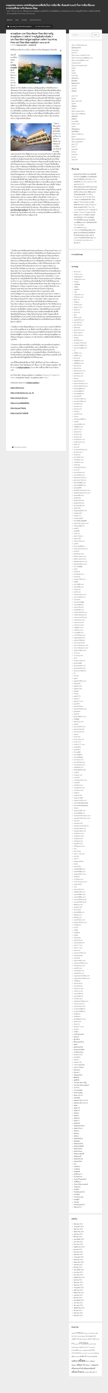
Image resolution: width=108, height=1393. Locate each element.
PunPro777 (77, 742)
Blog (17, 20)
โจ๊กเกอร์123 (78, 1207)
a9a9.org (77, 310)
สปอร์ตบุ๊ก (77, 1098)
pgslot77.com (78, 701)
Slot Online (77, 851)
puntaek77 (77, 749)
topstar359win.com (80, 922)
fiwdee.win (77, 455)
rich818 (76, 772)
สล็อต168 (77, 1108)
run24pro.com (78, 790)
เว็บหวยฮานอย (78, 1197)
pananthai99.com (80, 666)
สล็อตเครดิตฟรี (79, 1146)
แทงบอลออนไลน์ (79, 1204)
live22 (76, 569)
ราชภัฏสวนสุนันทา (14, 67)
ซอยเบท (76, 1037)
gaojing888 (77, 488)
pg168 (74, 98)
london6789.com (79, 579)
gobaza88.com (79, 495)
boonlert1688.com (80, 399)
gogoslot (75, 159)
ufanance (77, 950)
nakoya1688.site (79, 640)
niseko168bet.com (80, 650)
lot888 (76, 582)
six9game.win (78, 838)
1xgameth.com (79, 294)
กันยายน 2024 (78, 1282)
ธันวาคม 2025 (78, 1244)
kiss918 (76, 551)
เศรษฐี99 (77, 1199)
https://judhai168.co (78, 111)
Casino (76, 416)
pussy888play (78, 757)
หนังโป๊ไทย (75, 131)
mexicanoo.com (79, 620)
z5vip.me (77, 1024)
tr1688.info (77, 925)
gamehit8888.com (80, 483)
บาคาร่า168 (75, 124)
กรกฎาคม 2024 (79, 1287)
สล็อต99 (74, 119)
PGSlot (76, 693)
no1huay (77, 653)
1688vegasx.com (79, 279)
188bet (76, 287)
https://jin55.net (77, 101)
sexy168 (76, 821)
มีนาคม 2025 (78, 1267)
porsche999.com (79, 727)
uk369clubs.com (79, 965)
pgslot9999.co (78, 706)
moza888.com (79, 632)
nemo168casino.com (81, 645)
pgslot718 (77, 696)
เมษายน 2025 (78, 1264)
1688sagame (78, 277)
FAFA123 (77, 444)
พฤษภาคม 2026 (79, 1231)
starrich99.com (79, 889)
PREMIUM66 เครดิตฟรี (77, 1347)
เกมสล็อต (77, 1169)
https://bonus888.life (78, 114)
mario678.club (78, 607)
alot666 (76, 338)
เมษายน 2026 (78, 1234)
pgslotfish (77, 711)
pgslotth (76, 714)
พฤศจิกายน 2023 (79, 1308)
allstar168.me (78, 333)
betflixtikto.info (78, 373)
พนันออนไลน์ (78, 1075)
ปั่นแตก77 (77, 1072)
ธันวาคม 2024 (78, 1275)
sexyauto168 (78, 823)
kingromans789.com (81, 549)
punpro (76, 734)
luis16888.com (79, 584)
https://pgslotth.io (77, 142)
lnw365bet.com (79, 574)
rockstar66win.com (80, 780)
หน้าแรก (9, 20)
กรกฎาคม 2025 (79, 1257)
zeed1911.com (79, 1026)
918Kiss (76, 302)
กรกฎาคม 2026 (79, 1226)
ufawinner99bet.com (81, 963)
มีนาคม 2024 (78, 1298)
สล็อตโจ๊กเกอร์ (78, 1159)
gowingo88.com (79, 505)
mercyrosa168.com (80, 617)
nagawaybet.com (79, 638)
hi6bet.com (77, 516)
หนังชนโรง (75, 78)
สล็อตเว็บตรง (78, 1149)
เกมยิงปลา (77, 1166)
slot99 (74, 103)
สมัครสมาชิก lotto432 (81, 1100)
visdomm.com (79, 988)
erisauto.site (78, 434)
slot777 (74, 147)
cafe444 (76, 411)
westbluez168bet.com (81, 1001)
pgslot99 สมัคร (92, 1344)
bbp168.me (77, 366)
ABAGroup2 (78, 317)
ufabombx (77, 938)
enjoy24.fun (78, 432)
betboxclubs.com (79, 371)
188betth (77, 289)
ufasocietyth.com (80, 960)
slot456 (74, 88)
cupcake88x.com (79, 424)
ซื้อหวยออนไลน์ (79, 1042)
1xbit (75, 292)
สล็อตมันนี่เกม (78, 1138)
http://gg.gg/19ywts (18, 408)
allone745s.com (79, 330)
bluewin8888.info (79, 388)
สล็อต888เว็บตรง (79, 1126)
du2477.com (78, 429)
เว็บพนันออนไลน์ (79, 1192)
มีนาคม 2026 (78, 1237)
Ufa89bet (77, 932)
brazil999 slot (78, 404)
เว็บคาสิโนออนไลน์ (80, 1179)
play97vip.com (79, 721)
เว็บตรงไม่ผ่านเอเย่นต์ (81, 1184)
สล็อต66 (74, 91)
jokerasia (75, 154)
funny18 (76, 470)
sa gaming (75, 50)
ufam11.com (78, 945)
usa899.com (78, 968)
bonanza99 (77, 396)
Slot (75, 849)
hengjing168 (78, 513)
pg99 (73, 70)
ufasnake (77, 958)
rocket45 (77, 777)
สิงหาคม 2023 (78, 1315)
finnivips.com (78, 452)
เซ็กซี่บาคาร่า (78, 1174)
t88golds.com (78, 904)
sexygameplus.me (80, 828)
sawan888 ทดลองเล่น (81, 803)
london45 (77, 577)
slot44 (74, 109)
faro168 (76, 447)
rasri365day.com (79, 762)
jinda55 (76, 528)
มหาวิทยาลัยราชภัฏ (80, 1082)
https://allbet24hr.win (78, 139)
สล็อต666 (77, 1118)
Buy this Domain (35, 20)
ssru (75, 887)
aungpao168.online (80, 343)
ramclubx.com (79, 760)
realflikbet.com (79, 767)
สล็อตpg (76, 1133)
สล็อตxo (76, 1136)
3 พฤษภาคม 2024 (21, 45)
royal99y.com (78, 785)
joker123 (74, 53)
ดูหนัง (75, 1044)
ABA (75, 315)
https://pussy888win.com (80, 60)
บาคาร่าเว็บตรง (79, 1067)
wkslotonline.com (80, 1006)
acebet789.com (79, 320)
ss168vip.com (78, 879)
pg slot (74, 157)
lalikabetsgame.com (80, 561)
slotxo (74, 126)
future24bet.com (79, 472)
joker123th (77, 538)
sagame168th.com (80, 800)
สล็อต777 (77, 1121)
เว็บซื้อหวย (77, 1182)
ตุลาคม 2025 (78, 1249)
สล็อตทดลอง (76, 129)
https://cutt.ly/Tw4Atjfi (19, 413)
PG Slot (76, 676)
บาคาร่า (76, 1060)
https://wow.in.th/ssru (19, 398)
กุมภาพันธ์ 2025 (79, 1270)
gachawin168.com (80, 477)
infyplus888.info (79, 526)
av (74, 350)
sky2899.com (78, 843)
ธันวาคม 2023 (78, 1305)
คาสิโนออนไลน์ (79, 1034)
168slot (76, 282)
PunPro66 (77, 737)
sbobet (76, 808)
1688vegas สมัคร (94, 1333)
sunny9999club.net (80, 899)
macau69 (77, 599)
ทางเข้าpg (77, 1057)
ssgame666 (78, 884)
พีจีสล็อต (76, 1077)
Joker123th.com (79, 541)
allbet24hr (77, 327)
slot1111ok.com (79, 854)
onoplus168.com (79, 660)
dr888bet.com (78, 427)
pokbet (76, 724)
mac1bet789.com (80, 597)
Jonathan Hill (32, 45)
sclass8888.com (79, 813)
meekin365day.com (80, 612)
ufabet (76, 935)
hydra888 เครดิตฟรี (80, 521)
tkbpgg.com (78, 915)
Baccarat (77, 358)
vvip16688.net (78, 993)
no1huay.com (78, 655)
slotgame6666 (78, 861)
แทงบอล (76, 1202)
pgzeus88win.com (80, 716)
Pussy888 (77, 752)
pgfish (76, 678)
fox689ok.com (79, 460)
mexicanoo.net (79, 622)
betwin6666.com (79, 381)
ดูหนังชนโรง (76, 83)
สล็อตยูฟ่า (77, 1141)
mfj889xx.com (78, 627)
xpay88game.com (80, 1019)
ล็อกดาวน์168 (78, 1095)
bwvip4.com (78, 406)
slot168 (74, 86)
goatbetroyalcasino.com (82, 490)
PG (75, 673)
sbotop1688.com (79, 810)
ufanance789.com (80, 953)
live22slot (75, 75)
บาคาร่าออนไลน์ (79, 1065)
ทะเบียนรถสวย (78, 1052)
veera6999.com (79, 971)
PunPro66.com (79, 739)
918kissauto (78, 305)
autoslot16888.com (80, 345)
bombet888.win (79, 391)
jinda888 (76, 531)
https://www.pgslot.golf (79, 65)
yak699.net (77, 1021)
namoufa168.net (79, 643)
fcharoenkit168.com (80, 449)
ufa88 (76, 930)
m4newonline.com (80, 594)
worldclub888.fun (79, 1009)
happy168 (77, 508)
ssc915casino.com (80, 882)
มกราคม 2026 (78, 1242)
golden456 (77, 498)
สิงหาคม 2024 (78, 1285)
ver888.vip (77, 981)
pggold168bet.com (80, 681)
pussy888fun (78, 754)
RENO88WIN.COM (80, 770)
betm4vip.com (78, 376)
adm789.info (78, 322)
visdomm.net (78, 991)
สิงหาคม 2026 (78, 1224)
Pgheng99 (77, 683)
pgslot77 (77, 699)
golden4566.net (79, 500)
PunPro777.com (79, 744)
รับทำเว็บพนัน (78, 1093)
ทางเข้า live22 (78, 1054)
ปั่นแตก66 (77, 1070)
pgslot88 (74, 149)
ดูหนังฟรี (74, 81)
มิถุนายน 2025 (78, 1259)
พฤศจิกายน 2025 (79, 1247)
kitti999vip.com (79, 554)
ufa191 (76, 927)
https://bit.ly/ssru (17, 388)
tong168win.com (79, 920)
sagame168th (78, 798)
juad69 (76, 544)
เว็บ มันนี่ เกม (78, 1176)
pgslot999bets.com (80, 709)
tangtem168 (78, 907)
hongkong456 (78, 518)
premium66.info (79, 729)
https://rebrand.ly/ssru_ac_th (22, 393)
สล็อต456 (77, 1110)
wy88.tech (77, 1014)
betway (74, 152)
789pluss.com (78, 297)
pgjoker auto (78, 686)
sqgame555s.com (80, 874)
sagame (76, 793)
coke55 (76, 421)
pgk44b (76, 691)
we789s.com (78, 999)
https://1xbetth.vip (77, 134)
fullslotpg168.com (80, 467)
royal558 (77, 782)
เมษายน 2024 (78, 1295)
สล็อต (75, 1105)
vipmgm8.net (78, 983)
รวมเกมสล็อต (78, 1090)
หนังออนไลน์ (78, 1161)
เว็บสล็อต (77, 1194)
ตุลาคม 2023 (78, 1310)
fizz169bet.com (79, 457)
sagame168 (78, 795)
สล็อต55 (76, 1113)
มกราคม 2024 (78, 1303)
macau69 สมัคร (79, 602)
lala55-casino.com (80, 556)
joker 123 (75, 96)
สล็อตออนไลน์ (78, 1143)
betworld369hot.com (81, 383)
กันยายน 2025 (78, 1252)
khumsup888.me (79, 546)
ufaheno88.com (79, 943)
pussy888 (75, 121)
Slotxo (76, 864)
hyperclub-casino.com (81, 523)
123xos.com (78, 274)
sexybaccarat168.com (81, 826)
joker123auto (78, 536)
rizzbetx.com (78, 775)
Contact (24, 20)
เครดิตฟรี (77, 1171)
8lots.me (77, 299)
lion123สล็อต (78, 566)
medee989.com (79, 610)
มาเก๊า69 (76, 1087)
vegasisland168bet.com (82, 976)
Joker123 (77, 533)
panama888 (78, 663)
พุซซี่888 (76, 1080)
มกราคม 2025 (78, 1272)
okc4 (75, 658)
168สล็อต (77, 284)
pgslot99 (77, 704)
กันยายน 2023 (78, 1313)
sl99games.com (79, 846)
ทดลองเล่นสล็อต (79, 1049)
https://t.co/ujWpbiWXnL (20, 403)
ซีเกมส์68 (77, 1039)
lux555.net (77, 589)
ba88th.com (78, 353)
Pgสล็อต (76, 719)
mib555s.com (78, 630)
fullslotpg (77, 465)
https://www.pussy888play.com (82, 58)
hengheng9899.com (80, 510)
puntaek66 (77, 747)
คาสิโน (76, 1032)
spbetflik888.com (79, 869)
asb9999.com (78, 340)
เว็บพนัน (76, 1189)
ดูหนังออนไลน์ (76, 48)
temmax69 (77, 910)
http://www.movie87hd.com (81, 55)
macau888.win (79, 605)
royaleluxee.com (79, 788)
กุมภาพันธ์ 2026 (79, 1239)
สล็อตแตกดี (77, 1156)
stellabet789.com (79, 892)
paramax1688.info (80, 671)
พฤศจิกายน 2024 (79, 1277)
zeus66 (76, 1029)
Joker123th (91, 1339)
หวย (75, 1164)
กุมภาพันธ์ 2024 (79, 1300)
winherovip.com (79, 1004)
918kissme (86, 1333)
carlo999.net (78, 414)
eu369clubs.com (79, 439)
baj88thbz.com (79, 360)
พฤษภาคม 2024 (79, 1292)
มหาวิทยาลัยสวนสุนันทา (19, 210)
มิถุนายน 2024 (78, 1290)
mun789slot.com (79, 635)
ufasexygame (78, 955)
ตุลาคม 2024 (78, 1280)
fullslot (74, 73)
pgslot (74, 68)
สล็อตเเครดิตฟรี (79, 1154)
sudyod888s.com (80, 894)
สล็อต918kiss (78, 1128)
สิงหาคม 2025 (78, 1254)
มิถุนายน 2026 (78, 1229)
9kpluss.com (78, 307)
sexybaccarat (76, 63)
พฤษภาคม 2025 (79, 1262)
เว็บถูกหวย (77, 1187)
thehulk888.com (79, 912)
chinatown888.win (80, 419)
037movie (77, 272)
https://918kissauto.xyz (79, 45)
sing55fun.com (79, 833)
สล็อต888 (75, 116)
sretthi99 (77, 877)
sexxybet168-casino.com (82, 816)
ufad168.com (78, 940)
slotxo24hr (77, 866)
